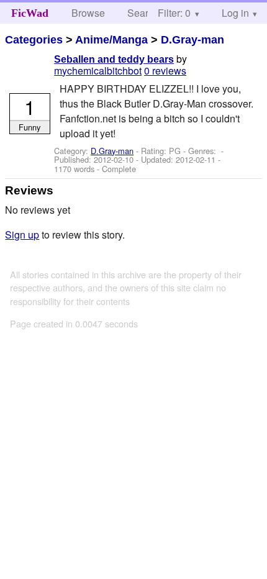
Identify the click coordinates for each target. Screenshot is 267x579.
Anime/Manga (111, 40)
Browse (88, 13)
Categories (34, 40)
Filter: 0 (174, 13)
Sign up (22, 234)
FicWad (29, 13)
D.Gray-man (192, 40)
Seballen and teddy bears (114, 59)
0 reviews (165, 70)
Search (143, 13)
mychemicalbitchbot (98, 70)
